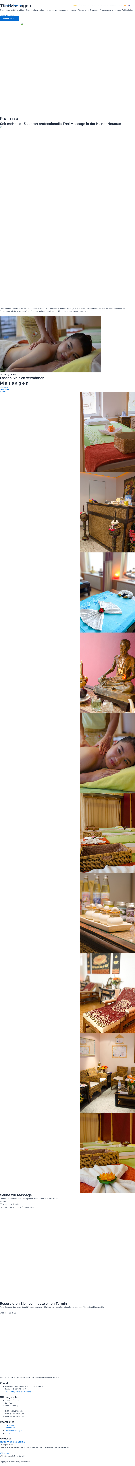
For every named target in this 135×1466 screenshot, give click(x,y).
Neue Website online (12, 1441)
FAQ (120, 5)
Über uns (82, 5)
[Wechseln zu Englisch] (129, 5)
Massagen (92, 5)
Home (74, 5)
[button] (107, 5)
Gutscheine (4, 389)
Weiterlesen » (5, 1453)
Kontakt (113, 5)
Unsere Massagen (7, 16)
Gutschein (102, 5)
